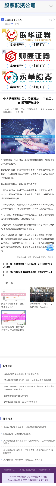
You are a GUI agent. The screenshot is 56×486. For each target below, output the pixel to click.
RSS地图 (34, 476)
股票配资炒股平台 (27, 469)
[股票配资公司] (20, 5)
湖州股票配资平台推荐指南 (16, 395)
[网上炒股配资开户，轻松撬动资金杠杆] (13, 294)
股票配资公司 (45, 469)
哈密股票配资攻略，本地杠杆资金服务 (21, 402)
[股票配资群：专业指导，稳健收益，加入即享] (42, 294)
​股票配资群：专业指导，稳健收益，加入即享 (22, 459)
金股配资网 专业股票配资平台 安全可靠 (21, 373)
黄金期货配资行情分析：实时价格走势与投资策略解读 (27, 380)
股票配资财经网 (34, 480)
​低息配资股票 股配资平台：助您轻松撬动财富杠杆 (25, 426)
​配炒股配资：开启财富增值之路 (17, 433)
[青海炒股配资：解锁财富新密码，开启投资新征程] (13, 317)
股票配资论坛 (10, 469)
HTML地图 (42, 476)
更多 (50, 19)
